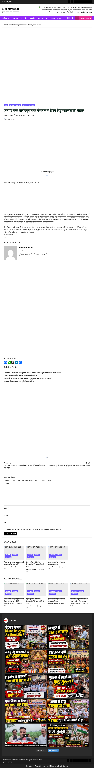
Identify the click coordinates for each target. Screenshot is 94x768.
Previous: (25, 465)
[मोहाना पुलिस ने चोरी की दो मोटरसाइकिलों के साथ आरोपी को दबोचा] (36, 552)
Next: (69, 464)
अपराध (6, 105)
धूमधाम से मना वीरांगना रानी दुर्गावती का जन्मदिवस (19, 381)
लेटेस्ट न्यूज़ (31, 105)
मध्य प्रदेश (32, 18)
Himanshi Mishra (9, 567)
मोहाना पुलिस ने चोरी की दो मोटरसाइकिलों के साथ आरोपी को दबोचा (35, 564)
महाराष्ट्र (59, 18)
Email (6, 515)
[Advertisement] (47, 43)
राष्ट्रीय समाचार (6, 18)
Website (6, 522)
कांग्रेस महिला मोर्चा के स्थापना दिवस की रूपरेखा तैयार (21, 375)
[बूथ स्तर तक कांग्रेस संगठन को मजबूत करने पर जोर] (58, 552)
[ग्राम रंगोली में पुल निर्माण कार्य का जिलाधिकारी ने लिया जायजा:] (80, 589)
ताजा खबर (15, 18)
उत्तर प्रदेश (24, 18)
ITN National (10, 9)
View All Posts (40, 255)
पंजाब (46, 18)
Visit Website (25, 255)
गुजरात (53, 18)
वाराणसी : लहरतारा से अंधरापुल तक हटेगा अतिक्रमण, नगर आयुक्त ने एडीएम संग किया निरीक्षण (33, 372)
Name (6, 508)
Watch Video (86, 18)
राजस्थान (40, 18)
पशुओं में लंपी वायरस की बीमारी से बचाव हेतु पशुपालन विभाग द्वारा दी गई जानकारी (28, 378)
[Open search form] (72, 18)
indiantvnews (8, 115)
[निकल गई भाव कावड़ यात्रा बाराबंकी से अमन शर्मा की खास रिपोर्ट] (14, 552)
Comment (8, 483)
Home (6, 25)
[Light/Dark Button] (68, 18)
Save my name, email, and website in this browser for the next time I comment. (33, 529)
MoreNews (54, 766)
